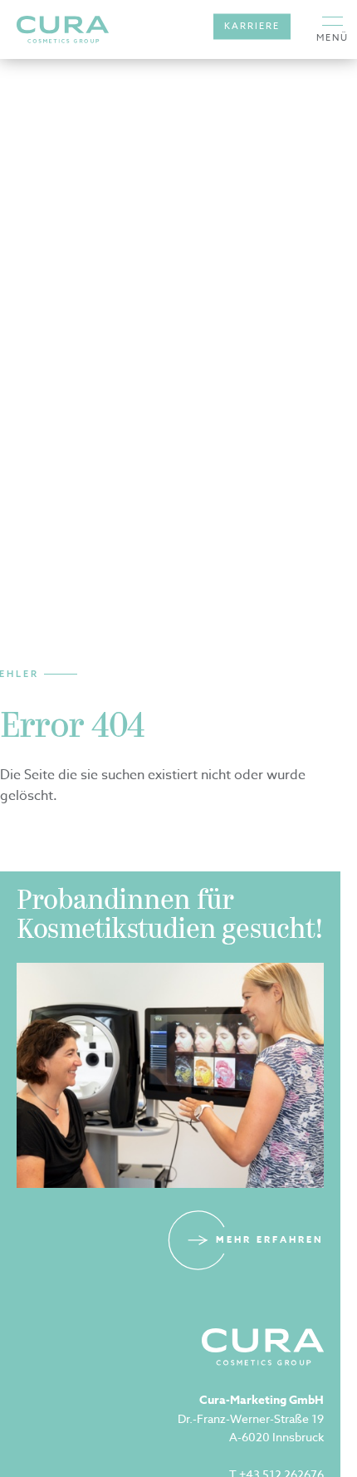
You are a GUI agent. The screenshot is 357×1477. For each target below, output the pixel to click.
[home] (63, 30)
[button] (332, 29)
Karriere (252, 26)
